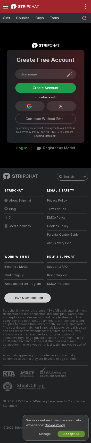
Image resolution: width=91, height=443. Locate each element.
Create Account (45, 104)
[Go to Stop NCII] (31, 401)
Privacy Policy (30, 146)
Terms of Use (56, 224)
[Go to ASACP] (27, 389)
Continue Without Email (45, 134)
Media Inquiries (20, 241)
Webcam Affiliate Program (22, 298)
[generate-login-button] (70, 74)
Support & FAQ (57, 281)
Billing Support (57, 290)
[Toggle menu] (5, 6)
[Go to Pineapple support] (8, 401)
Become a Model (16, 281)
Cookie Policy (55, 425)
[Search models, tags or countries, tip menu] (84, 18)
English (69, 191)
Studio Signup (14, 290)
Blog (12, 224)
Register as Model (59, 163)
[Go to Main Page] (28, 6)
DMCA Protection (59, 298)
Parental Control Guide (63, 249)
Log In (21, 163)
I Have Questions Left (27, 312)
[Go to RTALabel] (9, 389)
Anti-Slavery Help (59, 258)
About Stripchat (20, 215)
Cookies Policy (57, 241)
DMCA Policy (56, 232)
